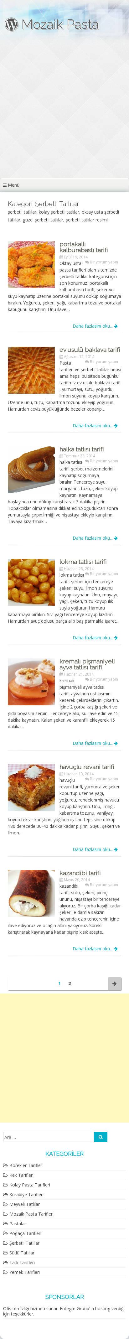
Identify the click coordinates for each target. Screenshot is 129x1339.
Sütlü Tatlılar (21, 1253)
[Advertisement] (64, 110)
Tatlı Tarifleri (22, 1262)
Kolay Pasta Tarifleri (29, 1185)
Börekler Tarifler (25, 1165)
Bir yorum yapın (104, 262)
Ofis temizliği (16, 1308)
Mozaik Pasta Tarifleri (31, 1214)
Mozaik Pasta (58, 24)
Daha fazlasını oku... (93, 326)
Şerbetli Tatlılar (24, 1243)
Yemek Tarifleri (24, 1272)
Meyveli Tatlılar (24, 1204)
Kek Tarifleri (21, 1175)
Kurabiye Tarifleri (26, 1194)
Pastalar (17, 1224)
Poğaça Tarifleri (25, 1233)
